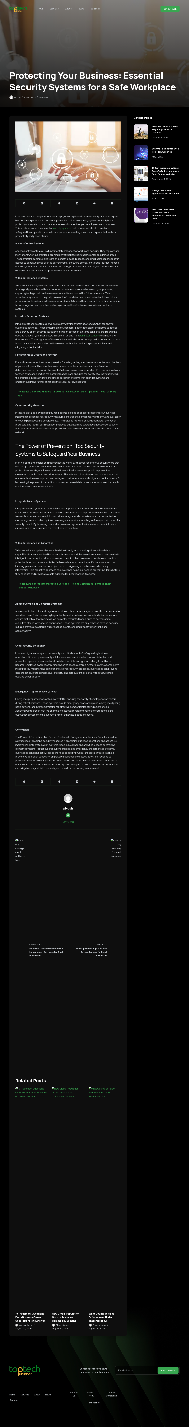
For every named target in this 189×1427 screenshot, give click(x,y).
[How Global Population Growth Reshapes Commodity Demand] (68, 1198)
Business (43, 97)
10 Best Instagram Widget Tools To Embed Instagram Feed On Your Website (165, 171)
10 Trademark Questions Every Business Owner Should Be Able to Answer (30, 1317)
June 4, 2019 (158, 198)
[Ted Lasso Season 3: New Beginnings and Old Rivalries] (141, 131)
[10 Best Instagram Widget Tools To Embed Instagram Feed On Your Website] (141, 173)
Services (54, 9)
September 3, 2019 (161, 179)
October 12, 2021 (160, 223)
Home (40, 9)
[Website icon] (68, 815)
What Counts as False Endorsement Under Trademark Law (101, 1317)
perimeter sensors (89, 335)
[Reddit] (94, 203)
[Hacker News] (112, 203)
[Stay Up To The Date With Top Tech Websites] (141, 152)
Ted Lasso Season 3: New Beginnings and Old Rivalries (165, 129)
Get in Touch (170, 8)
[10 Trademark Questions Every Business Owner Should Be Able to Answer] (31, 1198)
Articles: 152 (68, 822)
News (81, 9)
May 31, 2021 (158, 156)
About (68, 9)
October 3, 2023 (160, 137)
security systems (61, 228)
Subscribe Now (168, 1370)
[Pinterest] (59, 203)
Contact (95, 9)
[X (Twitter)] (42, 203)
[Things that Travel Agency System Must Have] (141, 194)
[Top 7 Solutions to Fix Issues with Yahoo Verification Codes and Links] (141, 215)
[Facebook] (24, 203)
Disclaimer (94, 1402)
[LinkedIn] (77, 203)
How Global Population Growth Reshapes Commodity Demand (65, 1317)
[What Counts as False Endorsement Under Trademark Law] (105, 1198)
